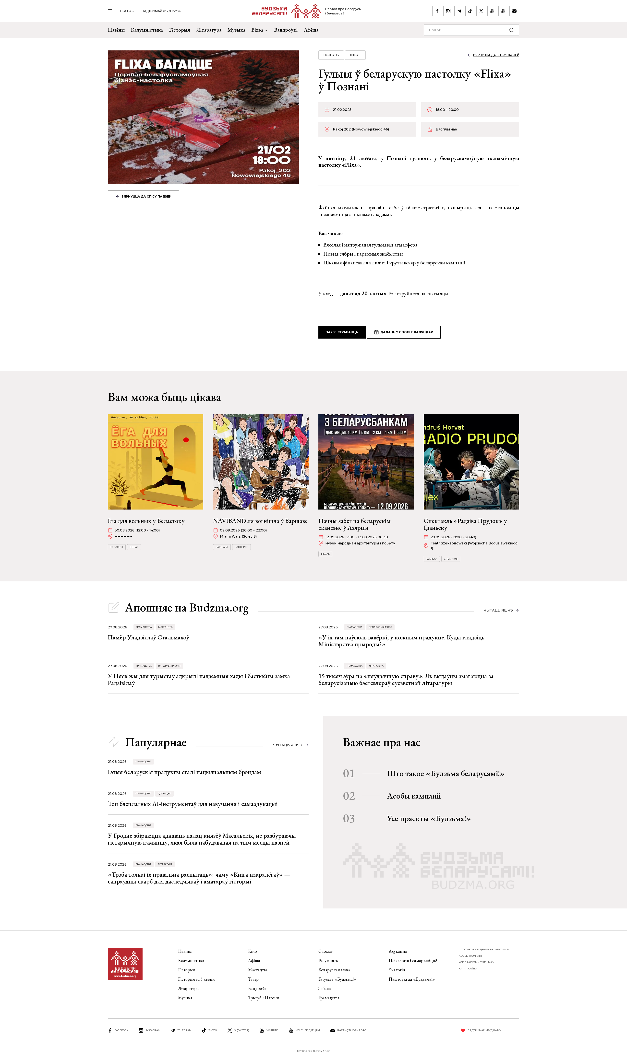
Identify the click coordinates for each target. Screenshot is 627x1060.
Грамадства (144, 627)
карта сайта (468, 968)
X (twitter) (241, 1030)
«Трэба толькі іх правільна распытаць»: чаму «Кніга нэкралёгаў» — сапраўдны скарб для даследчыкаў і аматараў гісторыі (199, 877)
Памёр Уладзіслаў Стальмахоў (148, 637)
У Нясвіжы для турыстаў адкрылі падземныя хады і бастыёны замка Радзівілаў (199, 679)
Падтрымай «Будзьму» (161, 11)
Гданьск (431, 558)
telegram (184, 1030)
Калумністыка (147, 29)
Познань (331, 55)
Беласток (116, 547)
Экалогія (397, 970)
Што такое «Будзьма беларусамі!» (446, 773)
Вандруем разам (169, 665)
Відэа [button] (257, 29)
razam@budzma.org (351, 1030)
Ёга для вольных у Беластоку (146, 521)
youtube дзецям (308, 1030)
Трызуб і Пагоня (263, 998)
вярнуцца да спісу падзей (146, 196)
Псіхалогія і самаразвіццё (413, 960)
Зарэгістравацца (342, 332)
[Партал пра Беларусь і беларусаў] (306, 11)
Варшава (222, 547)
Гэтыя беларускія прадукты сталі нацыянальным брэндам (184, 772)
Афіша (311, 29)
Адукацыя (164, 793)
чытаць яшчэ (498, 610)
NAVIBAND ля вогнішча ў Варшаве (260, 521)
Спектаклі (451, 558)
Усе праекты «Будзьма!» (429, 818)
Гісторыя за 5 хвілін (196, 979)
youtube (272, 1030)
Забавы (324, 988)
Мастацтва (165, 627)
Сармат (325, 951)
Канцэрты (241, 547)
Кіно (252, 951)
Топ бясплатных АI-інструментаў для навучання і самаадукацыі (193, 804)
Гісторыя (179, 29)
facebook (121, 1030)
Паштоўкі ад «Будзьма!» (412, 979)
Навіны (116, 29)
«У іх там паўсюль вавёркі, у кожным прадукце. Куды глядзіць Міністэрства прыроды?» (401, 640)
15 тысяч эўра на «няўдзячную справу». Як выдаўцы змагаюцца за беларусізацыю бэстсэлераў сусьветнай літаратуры (406, 679)
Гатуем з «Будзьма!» (337, 979)
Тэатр (253, 979)
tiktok (213, 1030)
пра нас (127, 11)
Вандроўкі (286, 29)
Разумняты (328, 960)
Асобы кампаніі (414, 795)
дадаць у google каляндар (406, 332)
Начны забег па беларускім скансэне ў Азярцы (354, 524)
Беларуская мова (380, 627)
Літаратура (208, 29)
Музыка (236, 29)
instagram (152, 1030)
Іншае (355, 55)
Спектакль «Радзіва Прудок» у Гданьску (465, 524)
